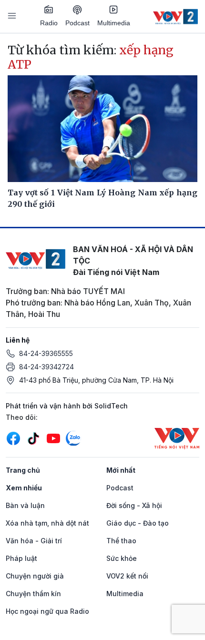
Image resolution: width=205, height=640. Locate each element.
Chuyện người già (35, 576)
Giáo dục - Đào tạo (137, 523)
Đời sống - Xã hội (134, 505)
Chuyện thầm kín (33, 593)
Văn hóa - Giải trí (34, 541)
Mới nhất (120, 470)
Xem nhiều (24, 488)
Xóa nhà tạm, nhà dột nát (47, 523)
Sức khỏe (121, 558)
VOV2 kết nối (127, 576)
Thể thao (121, 541)
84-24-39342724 (46, 367)
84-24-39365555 (46, 353)
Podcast (77, 23)
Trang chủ (23, 470)
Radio (49, 23)
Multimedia (113, 23)
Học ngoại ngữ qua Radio (47, 611)
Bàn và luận (25, 505)
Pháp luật (21, 558)
